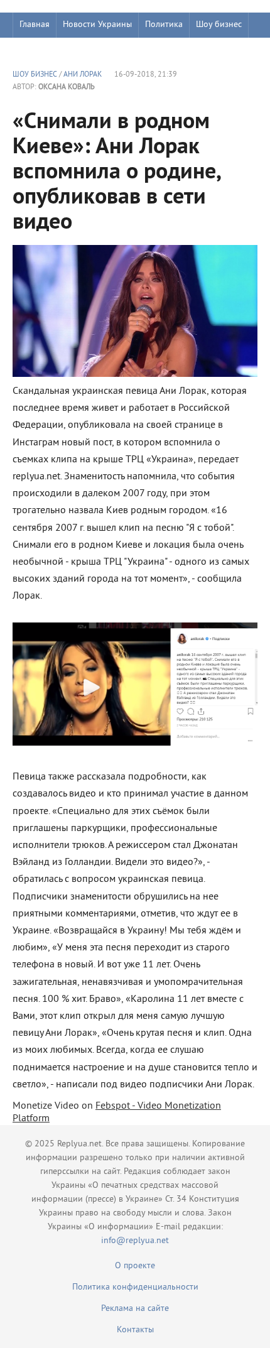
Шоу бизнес (219, 24)
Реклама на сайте (135, 1308)
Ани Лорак (82, 75)
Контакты (135, 1330)
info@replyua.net (135, 1241)
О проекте (135, 1266)
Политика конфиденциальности (135, 1287)
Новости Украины (97, 24)
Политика (164, 24)
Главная (34, 24)
